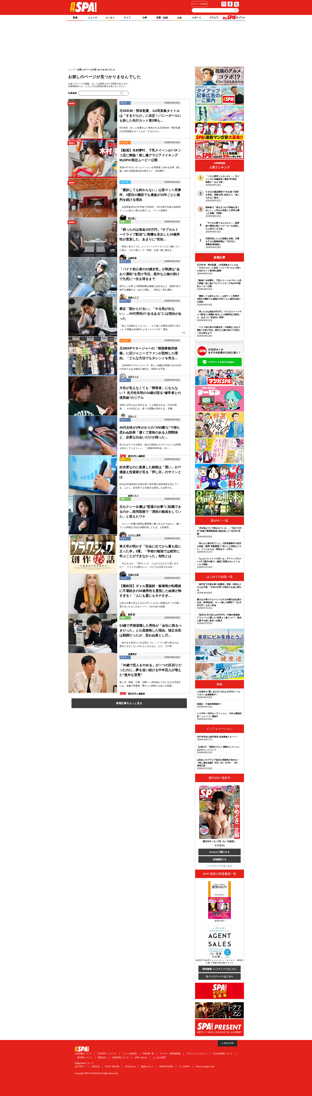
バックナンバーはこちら (219, 866)
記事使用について (121, 1057)
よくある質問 (159, 1057)
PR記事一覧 (149, 1053)
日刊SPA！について (107, 1053)
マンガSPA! (185, 1066)
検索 (235, 10)
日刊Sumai (130, 1066)
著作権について (85, 1057)
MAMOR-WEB (166, 1066)
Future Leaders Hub (205, 1066)
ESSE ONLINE (112, 1066)
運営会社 (102, 1057)
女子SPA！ (80, 1066)
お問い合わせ (141, 1057)
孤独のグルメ (147, 1066)
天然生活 (95, 1066)
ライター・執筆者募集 (170, 1053)
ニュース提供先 (129, 1053)
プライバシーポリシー (197, 1053)
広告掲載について (83, 1053)
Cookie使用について (223, 1053)
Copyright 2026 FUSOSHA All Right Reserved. (96, 1073)
